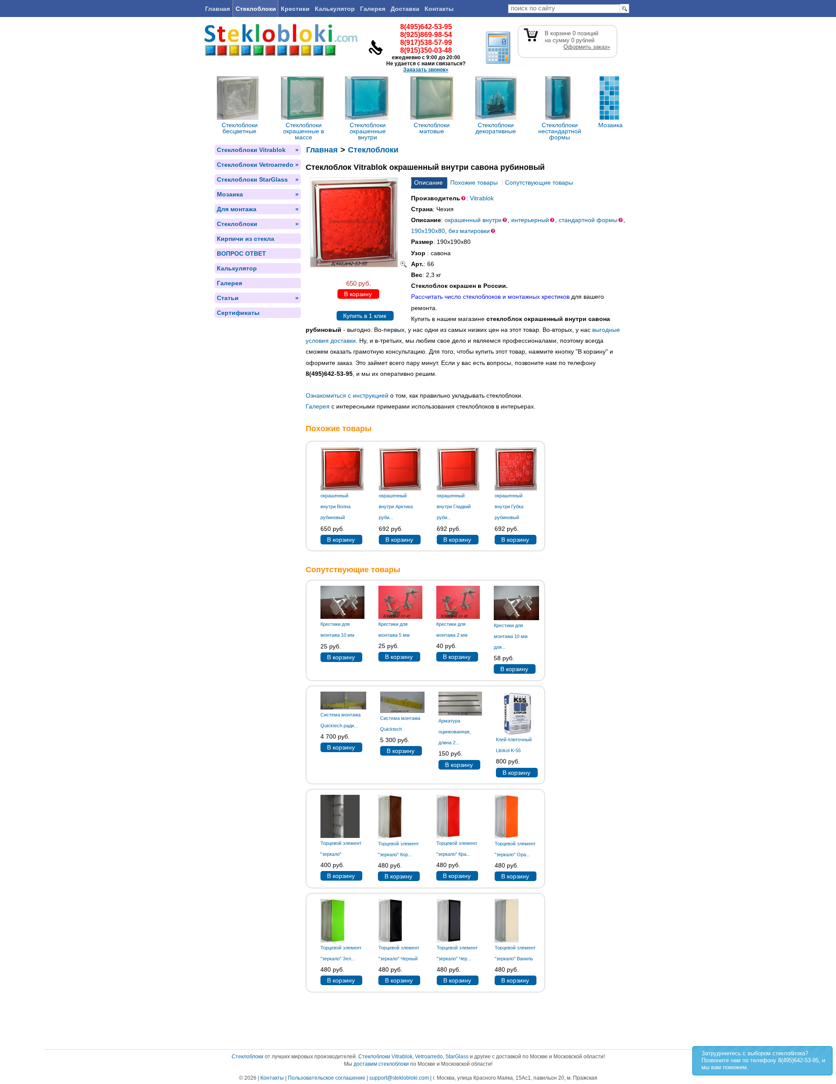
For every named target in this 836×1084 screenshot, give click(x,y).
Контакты (439, 8)
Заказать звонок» (425, 70)
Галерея (372, 8)
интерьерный (530, 219)
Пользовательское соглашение (326, 1078)
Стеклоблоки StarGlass (258, 179)
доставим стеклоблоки (381, 1064)
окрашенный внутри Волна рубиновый (335, 506)
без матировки (469, 230)
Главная (217, 8)
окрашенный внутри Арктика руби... (396, 506)
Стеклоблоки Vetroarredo (258, 164)
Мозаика (258, 194)
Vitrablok (482, 198)
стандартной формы (588, 219)
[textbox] (564, 8)
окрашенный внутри (473, 219)
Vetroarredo (429, 1057)
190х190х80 (428, 230)
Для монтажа (258, 209)
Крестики (295, 8)
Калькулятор (335, 8)
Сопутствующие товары (539, 182)
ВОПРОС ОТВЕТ (241, 253)
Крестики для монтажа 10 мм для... (511, 636)
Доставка (405, 8)
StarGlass (457, 1057)
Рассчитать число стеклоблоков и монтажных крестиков (490, 296)
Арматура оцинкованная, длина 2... (454, 731)
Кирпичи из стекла (245, 238)
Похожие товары (474, 182)
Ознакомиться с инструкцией (347, 395)
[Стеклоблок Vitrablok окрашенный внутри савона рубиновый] (358, 265)
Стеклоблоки (256, 8)
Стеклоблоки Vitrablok (258, 149)
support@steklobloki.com (399, 1078)
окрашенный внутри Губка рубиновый (509, 506)
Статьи (258, 297)
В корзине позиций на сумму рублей (577, 40)
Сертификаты (238, 312)
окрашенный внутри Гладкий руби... (454, 506)
